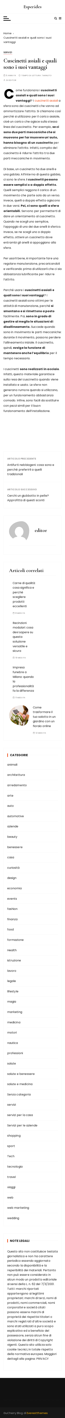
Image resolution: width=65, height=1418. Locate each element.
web (10, 1197)
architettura (16, 775)
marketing (14, 1012)
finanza (12, 919)
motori (12, 1032)
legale (11, 981)
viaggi (11, 1187)
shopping (14, 1136)
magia (11, 1001)
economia (14, 888)
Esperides (32, 6)
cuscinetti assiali (46, 101)
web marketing (18, 1208)
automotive (15, 816)
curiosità (13, 868)
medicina (13, 1022)
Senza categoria (19, 1094)
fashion (12, 909)
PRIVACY (42, 1359)
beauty (12, 837)
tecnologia (15, 1166)
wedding (13, 1218)
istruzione (14, 960)
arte (10, 796)
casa (10, 857)
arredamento (17, 785)
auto (10, 806)
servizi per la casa (20, 1115)
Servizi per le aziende (22, 1125)
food (10, 929)
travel (11, 1177)
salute (11, 1063)
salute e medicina (20, 1084)
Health (12, 950)
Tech (11, 1156)
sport (11, 1146)
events (12, 899)
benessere (15, 847)
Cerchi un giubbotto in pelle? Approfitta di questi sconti (28, 498)
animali (12, 765)
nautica (12, 1043)
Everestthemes (37, 1413)
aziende (12, 826)
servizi (7, 52)
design (12, 878)
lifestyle (12, 991)
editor (12, 80)
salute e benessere (21, 1074)
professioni (15, 1053)
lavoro (11, 971)
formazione (15, 940)
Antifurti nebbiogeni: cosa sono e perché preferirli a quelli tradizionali (30, 469)
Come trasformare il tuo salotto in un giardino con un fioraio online (44, 716)
